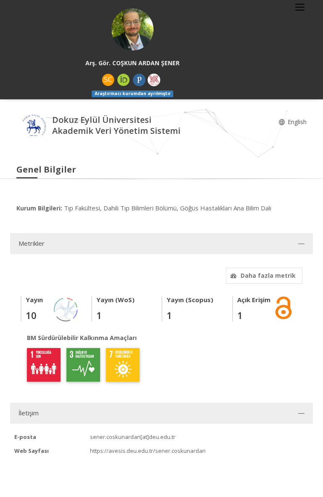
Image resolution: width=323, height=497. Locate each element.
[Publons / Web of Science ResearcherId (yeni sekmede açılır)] (139, 80)
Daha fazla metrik (268, 275)
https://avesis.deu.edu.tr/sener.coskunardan (148, 450)
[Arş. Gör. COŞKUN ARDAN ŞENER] (132, 29)
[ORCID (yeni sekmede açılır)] (123, 80)
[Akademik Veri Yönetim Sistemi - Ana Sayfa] (34, 126)
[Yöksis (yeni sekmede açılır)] (154, 80)
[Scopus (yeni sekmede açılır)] (108, 80)
